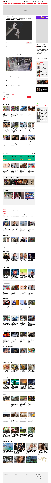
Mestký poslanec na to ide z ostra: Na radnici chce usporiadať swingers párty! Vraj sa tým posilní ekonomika (18, 216)
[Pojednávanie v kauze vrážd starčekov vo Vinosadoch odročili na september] (31, 108)
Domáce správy (7, 219)
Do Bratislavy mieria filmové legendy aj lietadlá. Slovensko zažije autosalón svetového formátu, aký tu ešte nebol (6, 340)
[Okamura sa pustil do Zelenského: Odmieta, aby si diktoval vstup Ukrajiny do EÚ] (23, 239)
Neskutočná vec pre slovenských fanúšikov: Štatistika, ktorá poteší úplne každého (23, 170)
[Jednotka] (37, 99)
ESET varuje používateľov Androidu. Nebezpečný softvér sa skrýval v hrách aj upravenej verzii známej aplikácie (14, 387)
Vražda (13, 94)
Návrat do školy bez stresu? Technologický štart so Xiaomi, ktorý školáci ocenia (6, 170)
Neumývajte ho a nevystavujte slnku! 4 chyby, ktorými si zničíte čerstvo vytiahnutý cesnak (6, 435)
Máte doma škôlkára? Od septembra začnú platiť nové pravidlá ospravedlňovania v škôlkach (31, 356)
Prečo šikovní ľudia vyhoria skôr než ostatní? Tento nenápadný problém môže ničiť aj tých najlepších (6, 356)
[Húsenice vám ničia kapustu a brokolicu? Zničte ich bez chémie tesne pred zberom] (31, 430)
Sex (10, 94)
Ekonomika (27, 3)
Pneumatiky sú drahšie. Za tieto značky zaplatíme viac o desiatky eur (6, 402)
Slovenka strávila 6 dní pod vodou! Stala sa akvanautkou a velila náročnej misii (31, 277)
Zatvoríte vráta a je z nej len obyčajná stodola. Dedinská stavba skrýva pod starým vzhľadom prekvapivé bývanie (6, 420)
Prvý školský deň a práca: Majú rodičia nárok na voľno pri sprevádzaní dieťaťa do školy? (23, 355)
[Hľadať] (47, 3)
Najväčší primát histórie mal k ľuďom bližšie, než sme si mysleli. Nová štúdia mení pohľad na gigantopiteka (14, 403)
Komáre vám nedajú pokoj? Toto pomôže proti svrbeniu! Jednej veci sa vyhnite (23, 277)
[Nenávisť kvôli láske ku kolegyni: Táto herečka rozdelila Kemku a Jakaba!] (15, 256)
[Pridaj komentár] (4, 91)
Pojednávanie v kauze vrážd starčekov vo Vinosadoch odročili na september (31, 113)
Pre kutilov (6, 426)
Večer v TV (43, 93)
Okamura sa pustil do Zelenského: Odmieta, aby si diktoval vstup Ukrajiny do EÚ (23, 244)
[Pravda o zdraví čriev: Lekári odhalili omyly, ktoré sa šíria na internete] (15, 272)
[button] (28, 43)
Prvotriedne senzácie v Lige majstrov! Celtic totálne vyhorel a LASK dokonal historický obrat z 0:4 (6, 323)
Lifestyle (37, 3)
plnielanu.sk (29, 294)
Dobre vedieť (4, 172)
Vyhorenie (4, 358)
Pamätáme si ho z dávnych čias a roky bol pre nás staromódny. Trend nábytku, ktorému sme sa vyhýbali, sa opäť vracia (14, 420)
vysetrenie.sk (12, 278)
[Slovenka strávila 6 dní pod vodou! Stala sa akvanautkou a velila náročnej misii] (31, 272)
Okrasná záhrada (21, 437)
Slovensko (12, 325)
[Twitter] (39, 474)
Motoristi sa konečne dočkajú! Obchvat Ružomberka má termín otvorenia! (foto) (31, 307)
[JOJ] (37, 97)
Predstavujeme (29, 342)
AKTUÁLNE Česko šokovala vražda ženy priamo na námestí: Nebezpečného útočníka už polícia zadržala (14, 114)
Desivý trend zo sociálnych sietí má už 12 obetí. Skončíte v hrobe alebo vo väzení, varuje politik (23, 403)
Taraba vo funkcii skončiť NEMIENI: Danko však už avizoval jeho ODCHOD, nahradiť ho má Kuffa (14, 228)
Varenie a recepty (7, 362)
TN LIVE (4, 394)
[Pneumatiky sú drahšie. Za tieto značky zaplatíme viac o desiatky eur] (6, 398)
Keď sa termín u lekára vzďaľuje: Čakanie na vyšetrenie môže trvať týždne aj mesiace (14, 170)
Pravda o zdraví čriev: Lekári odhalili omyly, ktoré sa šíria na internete (15, 276)
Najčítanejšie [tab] (39, 44)
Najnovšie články (6, 207)
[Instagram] (38, 474)
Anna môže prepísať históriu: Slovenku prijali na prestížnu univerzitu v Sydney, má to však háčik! (16, 214)
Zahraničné (9, 3)
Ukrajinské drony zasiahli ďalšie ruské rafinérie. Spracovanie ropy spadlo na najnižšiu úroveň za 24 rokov (23, 387)
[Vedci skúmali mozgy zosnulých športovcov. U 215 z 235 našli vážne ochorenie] (31, 398)
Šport (18, 3)
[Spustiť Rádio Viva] (42, 16)
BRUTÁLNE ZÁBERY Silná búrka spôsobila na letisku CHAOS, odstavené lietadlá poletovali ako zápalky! (43, 121)
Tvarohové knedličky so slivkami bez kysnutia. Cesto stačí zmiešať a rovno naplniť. (14, 371)
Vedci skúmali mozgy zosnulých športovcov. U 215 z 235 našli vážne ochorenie (31, 403)
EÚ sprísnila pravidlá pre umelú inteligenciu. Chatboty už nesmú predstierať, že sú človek (31, 387)
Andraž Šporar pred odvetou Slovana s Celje (29, 200)
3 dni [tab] (44, 44)
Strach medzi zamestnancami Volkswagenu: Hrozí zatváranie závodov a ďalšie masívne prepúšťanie (22, 229)
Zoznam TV (6, 190)
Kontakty (27, 474)
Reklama (16, 474)
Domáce (4, 3)
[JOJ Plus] (37, 103)
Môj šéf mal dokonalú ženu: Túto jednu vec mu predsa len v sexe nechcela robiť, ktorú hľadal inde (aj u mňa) (43, 89)
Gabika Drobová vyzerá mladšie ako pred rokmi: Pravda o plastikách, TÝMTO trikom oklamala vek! (19, 201)
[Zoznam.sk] (38, 478)
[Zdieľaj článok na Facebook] (4, 93)
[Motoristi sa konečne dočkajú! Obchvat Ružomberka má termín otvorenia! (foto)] (31, 302)
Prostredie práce (21, 357)
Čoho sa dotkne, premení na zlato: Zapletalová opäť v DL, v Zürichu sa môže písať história (23, 323)
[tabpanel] (42, 53)
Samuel (33, 1)
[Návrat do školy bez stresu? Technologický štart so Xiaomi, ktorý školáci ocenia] (23, 287)
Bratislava (29, 231)
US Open (29, 326)
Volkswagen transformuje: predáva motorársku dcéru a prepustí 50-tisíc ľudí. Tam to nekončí (14, 340)
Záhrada (3, 437)
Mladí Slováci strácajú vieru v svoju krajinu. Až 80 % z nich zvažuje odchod (6, 307)
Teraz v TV (38, 93)
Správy (3, 342)
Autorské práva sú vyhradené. (39, 476)
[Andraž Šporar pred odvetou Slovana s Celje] (29, 195)
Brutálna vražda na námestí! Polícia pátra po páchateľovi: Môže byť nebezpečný (23, 113)
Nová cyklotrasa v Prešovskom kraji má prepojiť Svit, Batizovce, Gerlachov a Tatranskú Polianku (23, 340)
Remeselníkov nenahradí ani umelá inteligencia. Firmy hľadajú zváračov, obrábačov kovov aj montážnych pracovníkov (14, 356)
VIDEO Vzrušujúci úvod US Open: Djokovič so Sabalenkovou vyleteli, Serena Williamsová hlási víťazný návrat (31, 323)
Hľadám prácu (12, 358)
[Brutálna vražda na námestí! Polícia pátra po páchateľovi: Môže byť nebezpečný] (23, 108)
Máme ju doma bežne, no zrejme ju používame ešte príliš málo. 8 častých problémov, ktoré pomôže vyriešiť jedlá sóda (31, 420)
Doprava (20, 342)
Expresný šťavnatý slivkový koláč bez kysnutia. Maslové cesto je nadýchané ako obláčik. (6, 371)
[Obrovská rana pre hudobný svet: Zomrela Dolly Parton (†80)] (31, 256)
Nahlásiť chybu (8, 99)
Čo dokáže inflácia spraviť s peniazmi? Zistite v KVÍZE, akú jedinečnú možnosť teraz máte (31, 170)
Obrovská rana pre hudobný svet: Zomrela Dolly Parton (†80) (31, 260)
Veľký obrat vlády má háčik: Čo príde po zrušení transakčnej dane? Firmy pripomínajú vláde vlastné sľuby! (15, 308)
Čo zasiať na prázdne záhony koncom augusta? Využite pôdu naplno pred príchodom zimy (15, 435)
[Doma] (37, 101)
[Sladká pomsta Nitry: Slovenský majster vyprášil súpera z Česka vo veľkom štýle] (15, 318)
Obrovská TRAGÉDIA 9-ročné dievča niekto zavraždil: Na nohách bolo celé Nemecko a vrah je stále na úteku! (6, 114)
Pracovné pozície (5, 153)
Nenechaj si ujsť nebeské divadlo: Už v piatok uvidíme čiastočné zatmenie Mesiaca (6, 277)
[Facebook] (36, 474)
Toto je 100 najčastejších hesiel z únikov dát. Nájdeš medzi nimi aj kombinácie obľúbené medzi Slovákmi (6, 387)
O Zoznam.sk (6, 474)
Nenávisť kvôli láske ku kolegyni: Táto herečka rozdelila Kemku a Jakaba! (13, 212)
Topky (10, 16)
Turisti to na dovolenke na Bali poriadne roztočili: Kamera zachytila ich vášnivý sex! (31, 244)
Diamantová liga (21, 325)
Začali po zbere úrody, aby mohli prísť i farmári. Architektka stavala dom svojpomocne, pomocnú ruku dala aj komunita (23, 420)
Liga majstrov (4, 326)
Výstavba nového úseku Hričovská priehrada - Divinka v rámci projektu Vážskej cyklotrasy (8, 201)
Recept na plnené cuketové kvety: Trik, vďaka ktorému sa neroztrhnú (22, 371)
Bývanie (5, 410)
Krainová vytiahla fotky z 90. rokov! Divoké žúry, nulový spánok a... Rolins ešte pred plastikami (23, 260)
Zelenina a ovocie (13, 437)
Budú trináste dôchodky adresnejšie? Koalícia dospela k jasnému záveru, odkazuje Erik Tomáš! (23, 308)
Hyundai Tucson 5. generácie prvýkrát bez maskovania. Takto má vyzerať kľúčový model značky (31, 340)
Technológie (6, 378)
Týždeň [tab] (46, 44)
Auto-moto (5, 330)
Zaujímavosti (22, 3)
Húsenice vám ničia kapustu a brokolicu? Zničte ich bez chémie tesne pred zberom (31, 435)
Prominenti (13, 3)
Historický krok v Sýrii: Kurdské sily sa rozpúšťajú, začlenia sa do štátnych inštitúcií (14, 244)
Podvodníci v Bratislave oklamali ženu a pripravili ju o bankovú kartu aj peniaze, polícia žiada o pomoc (31, 229)
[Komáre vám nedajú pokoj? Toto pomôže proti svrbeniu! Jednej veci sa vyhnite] (23, 272)
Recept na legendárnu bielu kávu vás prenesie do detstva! (31, 371)
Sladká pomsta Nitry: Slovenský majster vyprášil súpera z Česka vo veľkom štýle (14, 323)
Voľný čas (42, 3)
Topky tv (34, 3)
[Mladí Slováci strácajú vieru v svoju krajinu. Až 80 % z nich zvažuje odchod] (6, 302)
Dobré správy (6, 283)
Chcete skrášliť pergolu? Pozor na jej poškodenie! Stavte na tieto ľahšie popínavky (23, 435)
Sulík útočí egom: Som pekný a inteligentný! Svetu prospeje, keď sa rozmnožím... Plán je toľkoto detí (17, 210)
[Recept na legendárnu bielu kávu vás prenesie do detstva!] (31, 367)
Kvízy (30, 3)
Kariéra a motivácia (8, 346)
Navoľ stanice (37, 105)
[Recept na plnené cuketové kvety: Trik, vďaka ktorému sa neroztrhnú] (23, 367)
